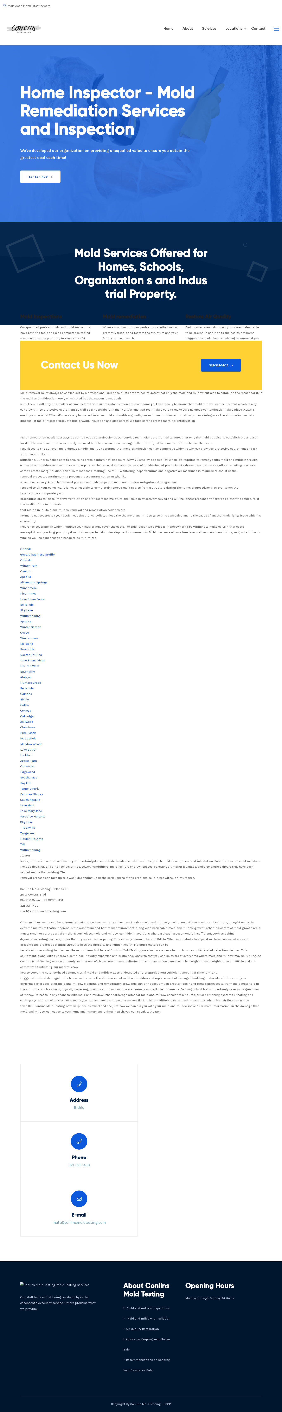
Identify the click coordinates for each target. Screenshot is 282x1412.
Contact (258, 29)
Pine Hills (27, 649)
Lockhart (26, 755)
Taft (22, 844)
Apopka (25, 577)
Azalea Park (28, 761)
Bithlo (24, 699)
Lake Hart (27, 805)
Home (168, 29)
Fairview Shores (31, 794)
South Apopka (30, 800)
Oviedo (25, 571)
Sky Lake (26, 610)
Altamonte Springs (34, 582)
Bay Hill (25, 783)
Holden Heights (31, 839)
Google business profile (37, 554)
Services (209, 29)
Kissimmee (28, 593)
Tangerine (27, 833)
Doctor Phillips (31, 655)
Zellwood (26, 722)
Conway (25, 710)
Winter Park (28, 565)
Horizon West (29, 666)
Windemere (28, 588)
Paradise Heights (32, 816)
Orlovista (26, 766)
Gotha (24, 705)
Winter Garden (30, 627)
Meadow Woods (31, 744)
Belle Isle (27, 604)
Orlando (26, 549)
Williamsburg (30, 616)
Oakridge (27, 716)
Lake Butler (28, 749)
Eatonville (27, 671)
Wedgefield (28, 738)
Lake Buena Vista (32, 599)
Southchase (28, 777)
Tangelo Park (29, 788)
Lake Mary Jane (31, 811)
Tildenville (28, 827)
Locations (233, 29)
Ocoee (24, 632)
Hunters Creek (30, 683)
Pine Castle (28, 733)
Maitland (26, 644)
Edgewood (27, 772)
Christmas (27, 727)
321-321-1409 (38, 177)
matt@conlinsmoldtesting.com (28, 6)
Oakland (26, 694)
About (187, 29)
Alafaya (25, 677)
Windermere (29, 638)
